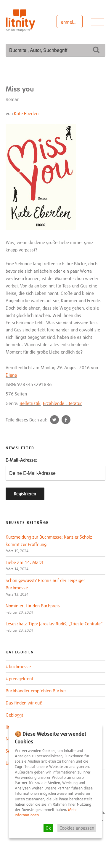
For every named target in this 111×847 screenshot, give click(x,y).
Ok (48, 827)
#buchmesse (18, 666)
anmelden (70, 21)
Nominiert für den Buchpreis (33, 605)
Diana (11, 374)
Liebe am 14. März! (24, 562)
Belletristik (30, 403)
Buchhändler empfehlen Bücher (36, 690)
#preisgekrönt (19, 678)
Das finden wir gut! (24, 702)
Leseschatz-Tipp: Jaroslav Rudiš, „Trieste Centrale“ (54, 623)
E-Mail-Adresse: (21, 459)
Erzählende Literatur (62, 403)
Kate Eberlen (26, 113)
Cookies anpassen (76, 827)
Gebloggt (14, 714)
